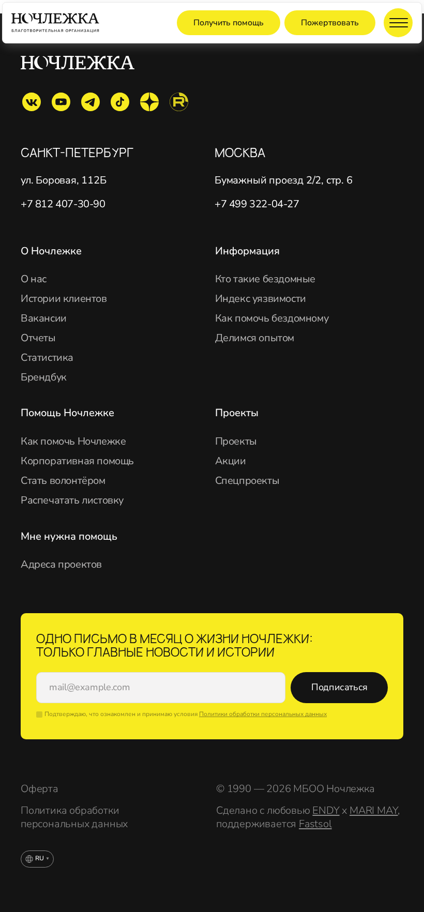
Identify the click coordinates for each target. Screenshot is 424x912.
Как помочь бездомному (272, 318)
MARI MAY (374, 810)
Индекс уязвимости (260, 299)
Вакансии (44, 318)
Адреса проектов (61, 564)
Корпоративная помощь (77, 461)
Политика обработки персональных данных (74, 817)
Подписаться (339, 687)
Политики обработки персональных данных (263, 714)
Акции (230, 461)
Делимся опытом (254, 338)
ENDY (325, 810)
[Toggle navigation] (398, 22)
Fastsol (315, 824)
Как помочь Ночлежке (73, 441)
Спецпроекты (247, 481)
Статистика (47, 357)
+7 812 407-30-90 (63, 204)
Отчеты (38, 338)
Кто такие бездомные (265, 279)
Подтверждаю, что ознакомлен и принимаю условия (185, 714)
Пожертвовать (330, 22)
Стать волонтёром (63, 481)
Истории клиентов (64, 299)
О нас (34, 279)
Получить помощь (228, 22)
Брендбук (44, 377)
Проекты (236, 441)
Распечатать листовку (72, 500)
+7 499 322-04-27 (257, 204)
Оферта (39, 789)
